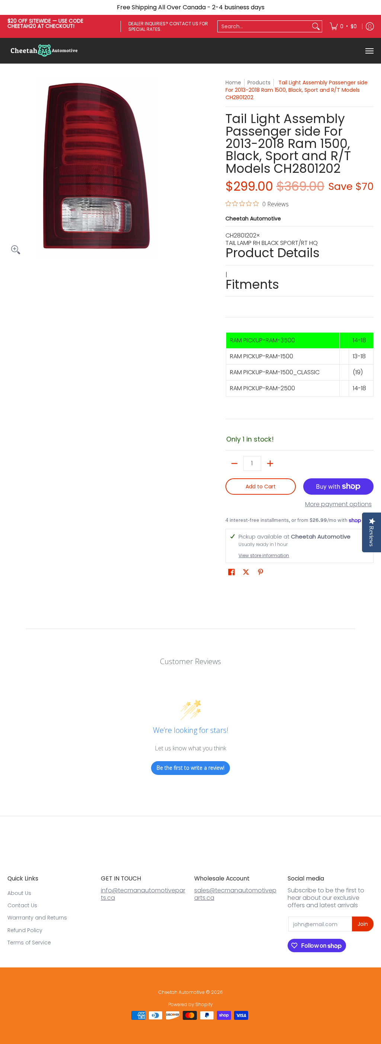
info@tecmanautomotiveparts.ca (143, 894)
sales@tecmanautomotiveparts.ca (235, 894)
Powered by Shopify (190, 1004)
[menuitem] (343, 26)
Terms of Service (29, 942)
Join (363, 924)
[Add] (270, 463)
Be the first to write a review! (190, 767)
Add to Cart (261, 486)
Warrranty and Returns (37, 917)
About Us (19, 893)
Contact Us (22, 905)
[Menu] (369, 51)
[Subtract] (234, 463)
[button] (231, 572)
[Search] (316, 26)
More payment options (338, 504)
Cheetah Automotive (253, 218)
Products (258, 82)
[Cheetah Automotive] (44, 51)
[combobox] (264, 26)
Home (233, 82)
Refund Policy (24, 930)
